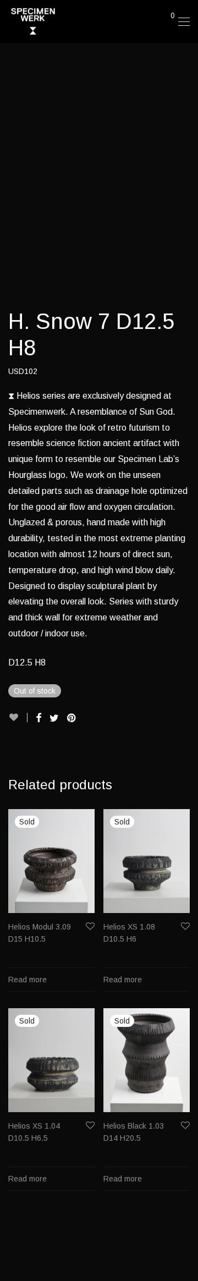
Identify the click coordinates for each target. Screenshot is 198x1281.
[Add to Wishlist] (18, 717)
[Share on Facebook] (38, 718)
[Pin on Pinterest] (72, 718)
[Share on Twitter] (54, 718)
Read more (27, 979)
